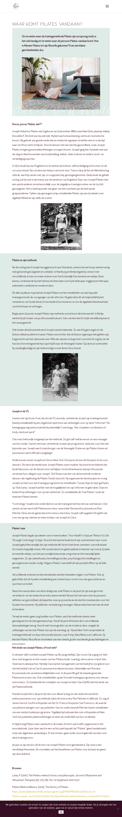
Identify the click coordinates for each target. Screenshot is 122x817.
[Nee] (118, 808)
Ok (61, 812)
